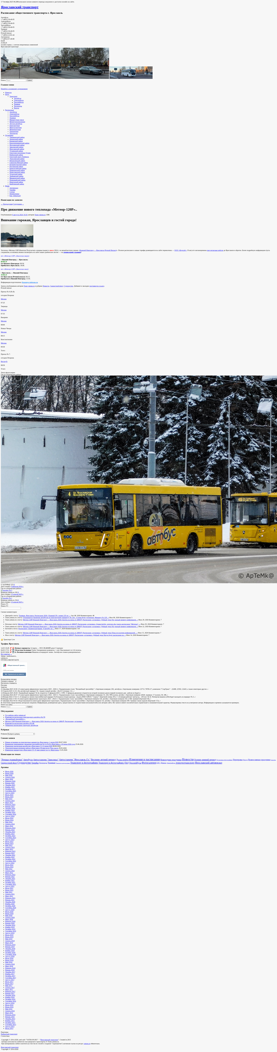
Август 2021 (9, 886)
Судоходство (68, 286)
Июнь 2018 (9, 960)
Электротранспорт (185, 762)
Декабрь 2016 (10, 995)
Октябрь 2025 (10, 789)
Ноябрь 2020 (9, 904)
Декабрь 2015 (10, 1019)
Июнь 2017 (9, 984)
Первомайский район (17, 180)
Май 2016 (8, 1009)
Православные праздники (259, 760)
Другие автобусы (16, 124)
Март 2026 (9, 779)
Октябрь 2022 (10, 859)
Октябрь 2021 (10, 882)
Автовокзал (14, 188)
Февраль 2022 (10, 875)
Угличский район (16, 174)
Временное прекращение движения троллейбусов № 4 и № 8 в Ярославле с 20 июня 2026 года (40, 744)
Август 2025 (9, 793)
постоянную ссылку (96, 286)
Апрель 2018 (10, 964)
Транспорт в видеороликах (63, 763)
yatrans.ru (87, 1044)
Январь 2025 (9, 806)
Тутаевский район (16, 151)
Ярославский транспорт (20, 7)
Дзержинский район (17, 137)
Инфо (7, 186)
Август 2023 (9, 840)
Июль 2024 (9, 818)
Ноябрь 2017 (9, 974)
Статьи (12, 192)
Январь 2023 (9, 853)
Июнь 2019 (9, 937)
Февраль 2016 (10, 1015)
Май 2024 (8, 822)
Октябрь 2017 (10, 976)
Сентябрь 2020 (10, 908)
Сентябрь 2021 (10, 884)
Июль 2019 (9, 935)
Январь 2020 (9, 923)
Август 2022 (9, 863)
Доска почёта (122, 759)
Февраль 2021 (10, 898)
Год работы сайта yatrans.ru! (15, 715)
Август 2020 (9, 910)
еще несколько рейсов (215, 250)
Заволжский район (16, 147)
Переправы (238, 760)
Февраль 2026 (10, 781)
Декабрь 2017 (10, 972)
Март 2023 (9, 849)
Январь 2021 (9, 900)
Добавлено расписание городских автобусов (21, 725)
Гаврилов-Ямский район (19, 163)
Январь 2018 (9, 970)
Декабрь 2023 (10, 832)
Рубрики (4, 734)
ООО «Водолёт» (180, 250)
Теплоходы (18, 106)
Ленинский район (16, 139)
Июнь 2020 (9, 914)
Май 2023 (8, 845)
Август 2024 (9, 816)
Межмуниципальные (17, 122)
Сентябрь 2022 (10, 861)
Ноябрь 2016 (9, 997)
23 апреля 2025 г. (17, 594)
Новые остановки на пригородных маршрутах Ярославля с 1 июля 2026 (31, 742)
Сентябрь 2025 (10, 791)
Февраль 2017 (10, 991)
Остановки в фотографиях (224, 760)
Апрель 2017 (10, 988)
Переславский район (17, 172)
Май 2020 (8, 915)
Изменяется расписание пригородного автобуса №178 (25, 717)
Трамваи (17, 104)
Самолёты (273, 760)
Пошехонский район (17, 170)
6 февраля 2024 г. (17, 586)
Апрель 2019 (10, 941)
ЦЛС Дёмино (161, 763)
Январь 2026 (9, 783)
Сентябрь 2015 (10, 1024)
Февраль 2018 (10, 968)
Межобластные (15, 129)
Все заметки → (6, 654)
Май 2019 (8, 939)
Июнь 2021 (9, 890)
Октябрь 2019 (10, 929)
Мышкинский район (17, 178)
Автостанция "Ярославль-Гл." (74, 759)
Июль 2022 (9, 865)
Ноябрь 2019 (9, 927)
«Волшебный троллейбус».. (15, 719)
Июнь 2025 (9, 797)
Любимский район (16, 176)
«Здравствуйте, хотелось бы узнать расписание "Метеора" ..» (117, 624)
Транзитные (14, 131)
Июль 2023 (9, 841)
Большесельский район (18, 164)
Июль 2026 (9, 771)
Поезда (16, 108)
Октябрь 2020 (10, 906)
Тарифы (12, 190)
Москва (3, 299)
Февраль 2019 (10, 945)
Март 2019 (9, 943)
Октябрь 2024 (10, 812)
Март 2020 (9, 919)
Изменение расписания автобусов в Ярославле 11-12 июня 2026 (28, 746)
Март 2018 (9, 966)
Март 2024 (9, 826)
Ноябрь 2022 (9, 857)
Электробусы (19, 100)
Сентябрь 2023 (10, 838)
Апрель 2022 (10, 871)
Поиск (3, 80)
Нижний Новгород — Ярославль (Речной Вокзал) (98, 250)
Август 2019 (9, 933)
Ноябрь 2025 (9, 787)
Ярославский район (17, 149)
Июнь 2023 (9, 843)
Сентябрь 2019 (10, 931)
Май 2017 (8, 986)
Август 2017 (9, 980)
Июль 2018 (9, 958)
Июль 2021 (9, 888)
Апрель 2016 (10, 1011)
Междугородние (16, 127)
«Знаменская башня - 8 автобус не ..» (41, 629)
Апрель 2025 (10, 801)
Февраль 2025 (10, 804)
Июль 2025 (9, 795)
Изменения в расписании (144, 759)
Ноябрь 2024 (9, 810)
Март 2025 (9, 803)
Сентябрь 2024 (10, 814)
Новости (8, 92)
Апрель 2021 (10, 894)
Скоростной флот (56, 286)
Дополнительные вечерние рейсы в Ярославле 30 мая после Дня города (31, 748)
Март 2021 (9, 896)
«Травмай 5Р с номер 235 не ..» (59, 616)
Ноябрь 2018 (9, 951)
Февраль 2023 (10, 851)
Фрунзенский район (17, 145)
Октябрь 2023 (10, 836)
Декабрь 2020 (10, 902)
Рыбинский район (16, 155)
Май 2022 (8, 869)
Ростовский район (16, 166)
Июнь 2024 (9, 820)
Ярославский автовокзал (208, 762)
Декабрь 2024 (10, 808)
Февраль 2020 (10, 921)
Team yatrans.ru (40, 215)
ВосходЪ (4, 361)
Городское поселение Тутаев (20, 153)
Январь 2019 (9, 947)
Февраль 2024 (10, 828)
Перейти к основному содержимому (14, 89)
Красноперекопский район (19, 143)
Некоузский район (16, 182)
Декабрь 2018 (10, 949)
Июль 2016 (9, 1005)
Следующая (18, 204)
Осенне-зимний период (205, 759)
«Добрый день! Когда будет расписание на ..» (109, 635)
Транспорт (13, 96)
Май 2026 (8, 775)
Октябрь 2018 (10, 952)
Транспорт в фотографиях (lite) (113, 762)
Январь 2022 (9, 877)
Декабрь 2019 (10, 925)
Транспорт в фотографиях (84, 762)
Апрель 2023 (10, 847)
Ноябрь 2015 (9, 1021)
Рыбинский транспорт (9, 1034)
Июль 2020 (9, 912)
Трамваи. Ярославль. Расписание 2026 (33, 616)
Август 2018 (9, 956)
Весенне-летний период (103, 759)
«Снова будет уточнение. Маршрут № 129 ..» (92, 617)
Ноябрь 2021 (9, 880)
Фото (7, 94)
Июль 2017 (9, 982)
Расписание (9, 110)
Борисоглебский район (18, 168)
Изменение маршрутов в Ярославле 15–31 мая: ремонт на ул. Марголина (32, 750)
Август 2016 (9, 1003)
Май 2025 (8, 799)
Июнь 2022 (9, 867)
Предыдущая (7, 204)
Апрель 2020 (10, 917)
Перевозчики (14, 194)
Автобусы (17, 98)
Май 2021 (8, 892)
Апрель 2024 (10, 824)
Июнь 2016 (9, 1007)
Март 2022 (9, 873)
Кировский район (16, 141)
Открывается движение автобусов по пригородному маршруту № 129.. (49, 617)
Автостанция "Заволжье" (46, 759)
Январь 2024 (9, 830)
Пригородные (15, 126)
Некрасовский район (17, 161)
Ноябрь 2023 (9, 834)
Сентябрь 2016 (10, 1001)
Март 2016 (9, 1013)
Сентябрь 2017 (10, 978)
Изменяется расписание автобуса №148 (19, 723)
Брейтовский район (17, 184)
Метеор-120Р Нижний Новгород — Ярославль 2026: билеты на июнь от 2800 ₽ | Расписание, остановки (61, 620)
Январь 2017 (9, 993)
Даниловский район (17, 159)
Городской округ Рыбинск (19, 157)
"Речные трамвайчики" (12, 759)
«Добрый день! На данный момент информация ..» (119, 620)
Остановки (9, 135)
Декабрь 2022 (10, 855)
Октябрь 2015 (10, 1023)
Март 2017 (9, 989)
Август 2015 (9, 1026)
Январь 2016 (9, 1017)
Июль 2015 (9, 1028)
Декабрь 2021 (10, 878)
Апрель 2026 (10, 777)
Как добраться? (15, 196)
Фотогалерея (149, 762)
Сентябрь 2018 (10, 954)
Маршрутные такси (17, 120)
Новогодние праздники (171, 759)
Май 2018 (8, 962)
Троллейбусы (19, 102)
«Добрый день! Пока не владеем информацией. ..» (119, 633)
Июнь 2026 (9, 773)
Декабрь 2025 (10, 785)
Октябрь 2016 (10, 999)
